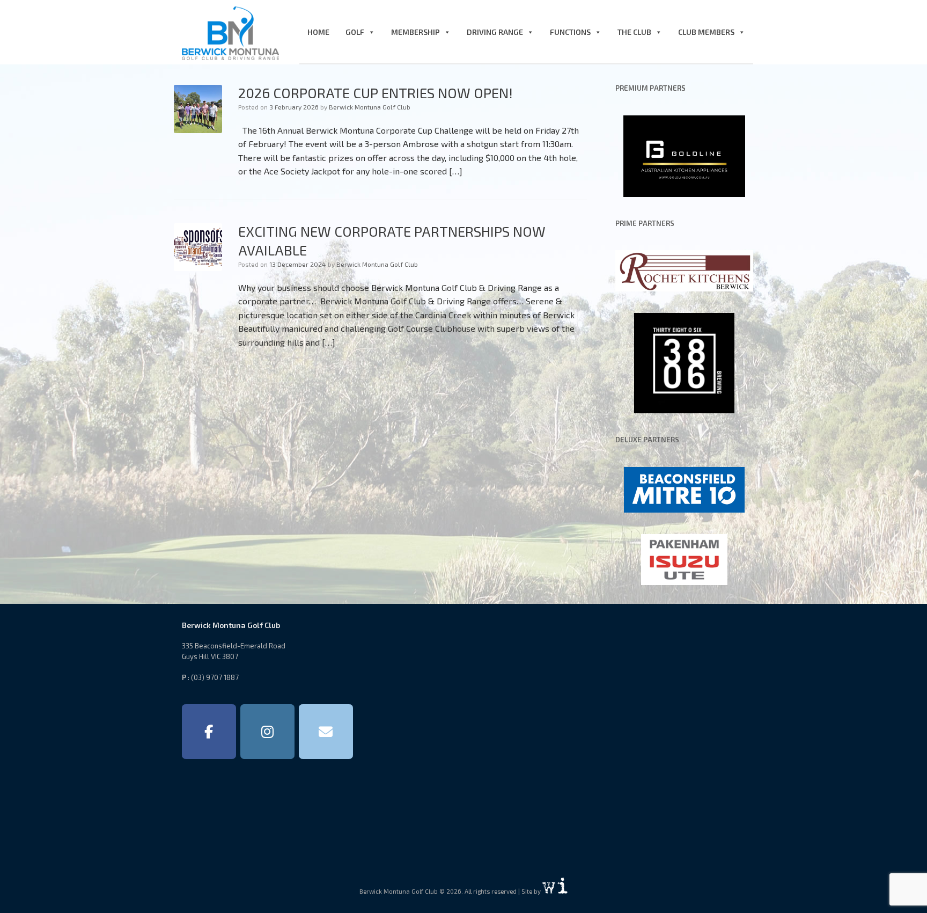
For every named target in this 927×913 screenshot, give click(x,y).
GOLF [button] (354, 31)
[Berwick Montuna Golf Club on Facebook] (209, 731)
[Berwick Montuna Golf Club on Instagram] (267, 731)
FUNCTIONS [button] (570, 31)
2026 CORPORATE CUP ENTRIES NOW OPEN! (375, 92)
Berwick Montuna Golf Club (369, 107)
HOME (318, 31)
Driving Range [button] (495, 31)
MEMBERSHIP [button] (415, 31)
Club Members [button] (706, 31)
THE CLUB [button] (634, 31)
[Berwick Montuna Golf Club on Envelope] (326, 731)
